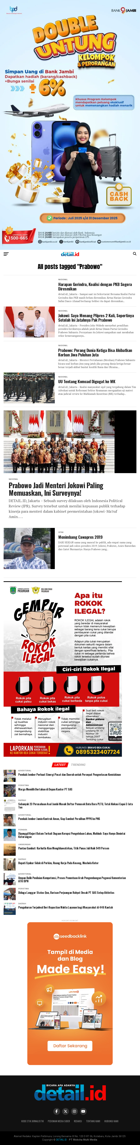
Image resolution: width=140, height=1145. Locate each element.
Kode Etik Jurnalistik (32, 1121)
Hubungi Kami (111, 1121)
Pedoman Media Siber (59, 1121)
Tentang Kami (93, 1121)
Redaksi (78, 1121)
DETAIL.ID (61, 1139)
